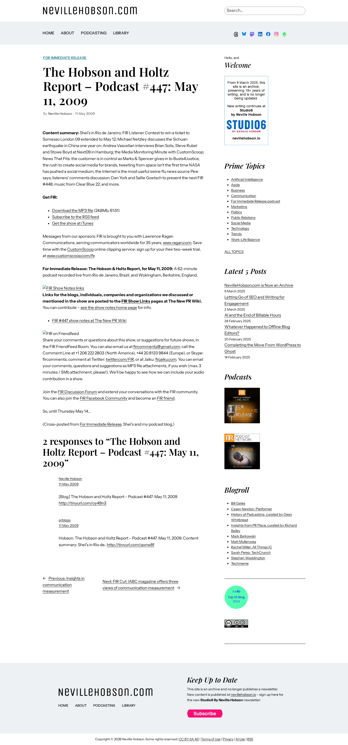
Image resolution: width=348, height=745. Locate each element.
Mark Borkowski (243, 536)
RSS (250, 739)
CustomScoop (80, 249)
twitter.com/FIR (120, 359)
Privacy (228, 739)
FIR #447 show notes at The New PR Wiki (89, 320)
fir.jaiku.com (165, 359)
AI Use (240, 739)
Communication (243, 196)
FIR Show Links (135, 301)
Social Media (241, 223)
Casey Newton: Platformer (251, 509)
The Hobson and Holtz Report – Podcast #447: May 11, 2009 (120, 85)
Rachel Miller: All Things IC (251, 547)
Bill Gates (238, 503)
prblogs (65, 520)
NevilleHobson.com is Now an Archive (258, 285)
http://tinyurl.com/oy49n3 (82, 503)
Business (238, 190)
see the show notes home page (108, 307)
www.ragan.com (177, 242)
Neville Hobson (70, 479)
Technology (240, 228)
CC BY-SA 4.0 (189, 739)
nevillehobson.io (243, 694)
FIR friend (165, 398)
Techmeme (240, 563)
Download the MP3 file (72, 210)
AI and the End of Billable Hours (252, 315)
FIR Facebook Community (103, 398)
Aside (235, 185)
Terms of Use (211, 739)
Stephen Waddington (248, 558)
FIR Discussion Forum (77, 391)
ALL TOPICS (234, 252)
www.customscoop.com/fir (70, 255)
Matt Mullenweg (243, 542)
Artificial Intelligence (247, 179)
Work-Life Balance (245, 239)
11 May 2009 (69, 484)
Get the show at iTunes (72, 223)
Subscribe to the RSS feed (75, 216)
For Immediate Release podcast (255, 201)
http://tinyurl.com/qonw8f (130, 544)
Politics (236, 212)
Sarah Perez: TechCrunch (251, 552)
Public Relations (243, 217)
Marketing (239, 207)
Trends (236, 234)
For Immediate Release (64, 58)
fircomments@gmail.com (156, 346)
